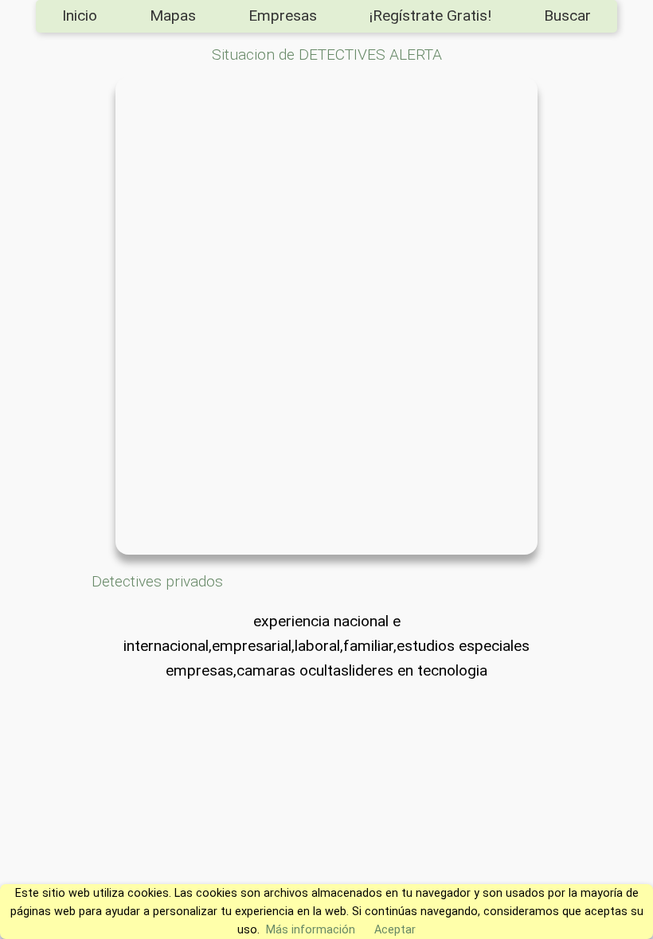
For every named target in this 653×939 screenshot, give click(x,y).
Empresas (282, 15)
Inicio (79, 15)
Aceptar (395, 930)
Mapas (173, 15)
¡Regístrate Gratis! (430, 15)
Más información (310, 930)
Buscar (567, 15)
